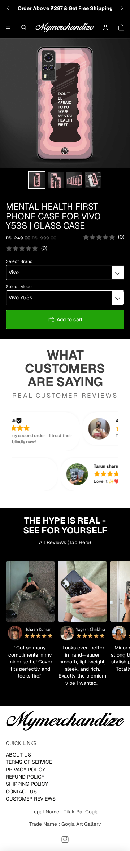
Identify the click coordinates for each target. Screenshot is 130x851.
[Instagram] (65, 839)
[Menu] (8, 27)
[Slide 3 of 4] (74, 180)
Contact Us (21, 791)
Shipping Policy (27, 784)
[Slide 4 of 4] (93, 180)
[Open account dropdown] (105, 27)
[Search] (24, 27)
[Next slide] (122, 8)
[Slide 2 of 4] (56, 180)
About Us (18, 754)
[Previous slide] (8, 8)
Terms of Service (29, 762)
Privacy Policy (25, 769)
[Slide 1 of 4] (37, 180)
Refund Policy (25, 776)
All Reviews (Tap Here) (65, 542)
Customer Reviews (31, 798)
